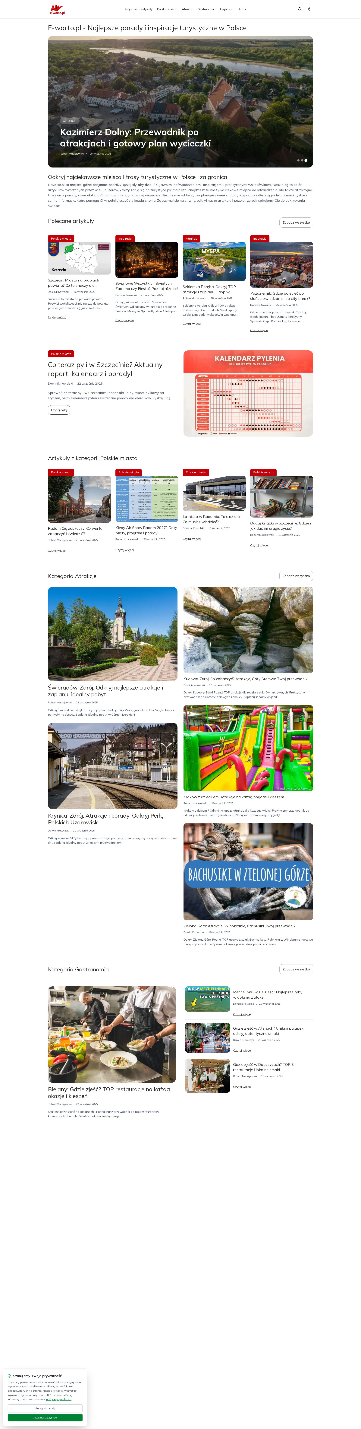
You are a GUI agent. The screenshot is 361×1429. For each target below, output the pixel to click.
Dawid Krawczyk (58, 830)
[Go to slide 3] (306, 160)
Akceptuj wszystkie (45, 1417)
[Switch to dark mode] (309, 9)
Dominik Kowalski (58, 291)
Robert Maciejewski (72, 153)
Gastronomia (206, 9)
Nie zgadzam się (45, 1408)
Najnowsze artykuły (138, 9)
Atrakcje (187, 9)
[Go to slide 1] (298, 160)
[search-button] (300, 9)
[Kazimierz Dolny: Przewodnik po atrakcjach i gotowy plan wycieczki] (180, 101)
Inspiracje (226, 9)
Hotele (242, 9)
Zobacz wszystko (296, 222)
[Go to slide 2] (302, 160)
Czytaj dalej (59, 410)
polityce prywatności (58, 1399)
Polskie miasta (167, 9)
